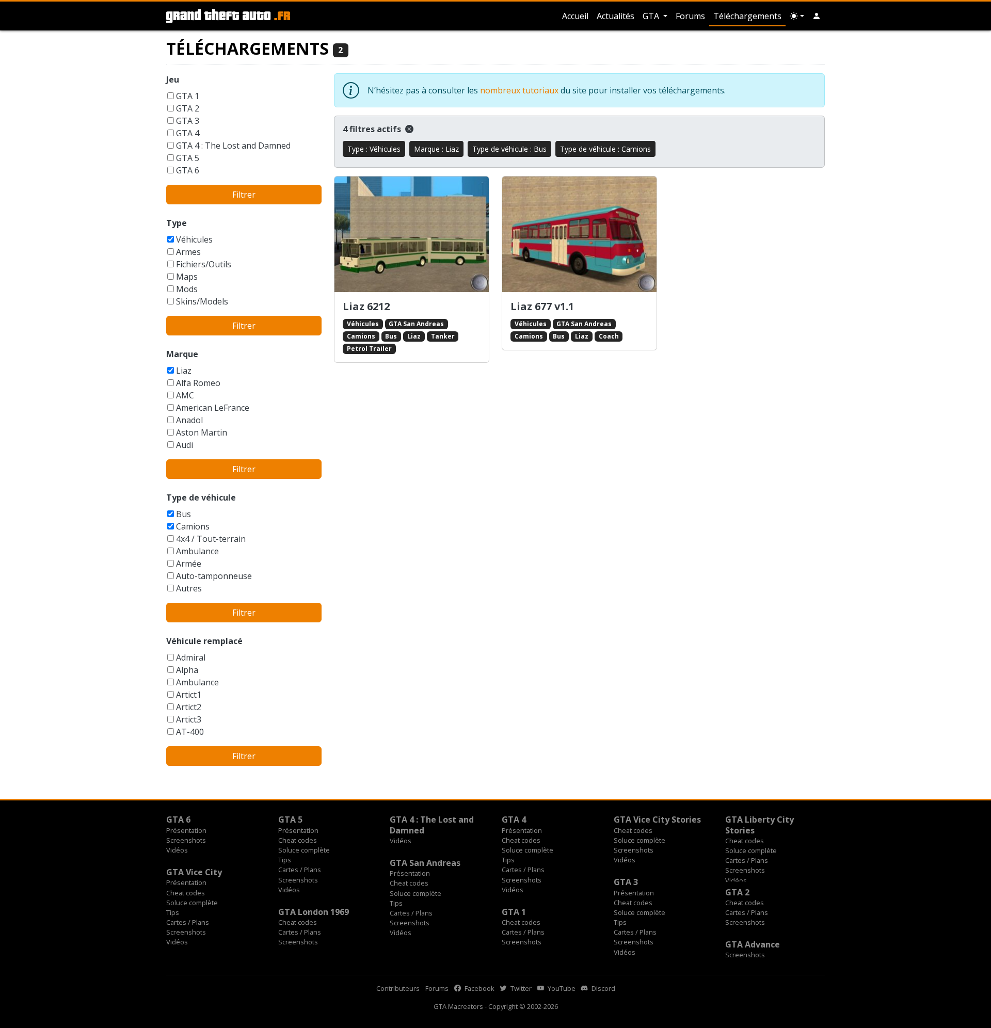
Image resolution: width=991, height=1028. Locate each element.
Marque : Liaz (436, 149)
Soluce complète (304, 850)
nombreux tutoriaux (519, 90)
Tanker (443, 336)
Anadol (189, 420)
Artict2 (188, 707)
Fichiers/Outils (203, 264)
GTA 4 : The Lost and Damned (233, 145)
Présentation (186, 830)
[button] (816, 16)
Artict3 (188, 719)
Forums (690, 16)
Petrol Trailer (369, 348)
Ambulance (197, 551)
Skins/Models (202, 301)
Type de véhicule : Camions (605, 149)
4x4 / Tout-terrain (211, 538)
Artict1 (188, 694)
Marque (182, 354)
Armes (188, 252)
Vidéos (177, 850)
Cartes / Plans (299, 869)
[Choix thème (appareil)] (797, 16)
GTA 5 (187, 158)
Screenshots (186, 840)
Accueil (575, 16)
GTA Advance (752, 944)
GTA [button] (652, 16)
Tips (284, 859)
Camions (193, 526)
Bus (183, 514)
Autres (189, 588)
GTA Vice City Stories (657, 819)
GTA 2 (187, 108)
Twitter (520, 988)
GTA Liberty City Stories (759, 825)
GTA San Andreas (416, 323)
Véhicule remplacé (204, 641)
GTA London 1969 (313, 912)
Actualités (615, 16)
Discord (602, 988)
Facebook (478, 988)
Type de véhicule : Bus (509, 149)
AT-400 (190, 731)
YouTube (561, 988)
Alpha (187, 670)
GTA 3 (187, 120)
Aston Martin (201, 432)
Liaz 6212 (366, 306)
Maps (187, 276)
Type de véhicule (201, 497)
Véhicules (194, 239)
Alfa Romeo (198, 383)
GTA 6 (187, 170)
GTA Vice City (194, 872)
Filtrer (243, 194)
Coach (609, 336)
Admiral (190, 657)
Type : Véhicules (374, 149)
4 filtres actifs (373, 129)
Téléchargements (747, 16)
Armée (188, 563)
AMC (185, 395)
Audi (184, 445)
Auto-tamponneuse (214, 576)
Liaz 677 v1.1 (542, 306)
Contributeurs (398, 988)
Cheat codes (297, 840)
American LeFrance (212, 407)
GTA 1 (187, 96)
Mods (187, 289)
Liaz (183, 370)
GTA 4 (187, 133)
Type (176, 223)
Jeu (172, 79)
